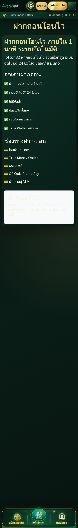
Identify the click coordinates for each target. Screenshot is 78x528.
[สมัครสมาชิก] (16, 519)
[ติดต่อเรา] (61, 519)
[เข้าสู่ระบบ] (39, 515)
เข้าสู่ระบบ (41, 6)
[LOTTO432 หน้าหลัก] (10, 6)
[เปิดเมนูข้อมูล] (72, 6)
